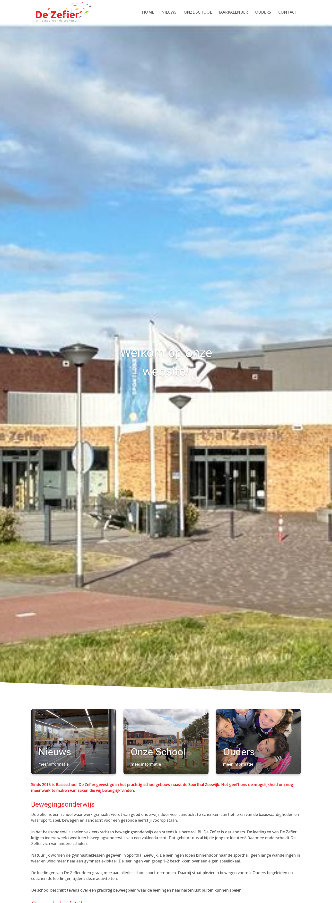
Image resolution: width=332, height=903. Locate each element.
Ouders (263, 12)
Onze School (198, 12)
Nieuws (168, 12)
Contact (287, 12)
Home (148, 12)
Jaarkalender (233, 12)
